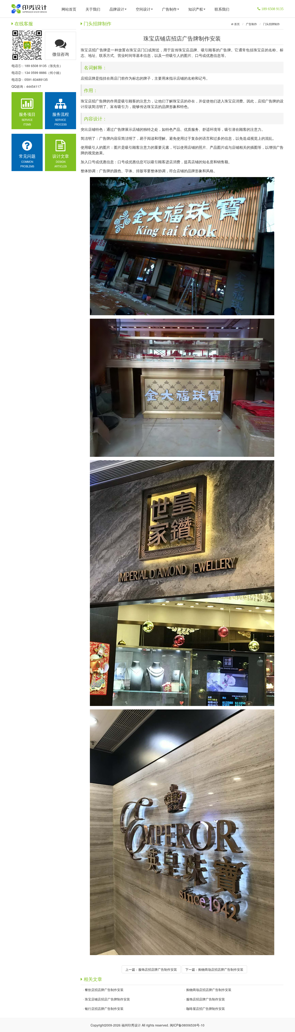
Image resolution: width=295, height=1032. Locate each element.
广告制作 (169, 9)
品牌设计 (116, 9)
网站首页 (69, 9)
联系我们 (222, 9)
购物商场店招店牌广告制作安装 (220, 969)
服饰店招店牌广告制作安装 (157, 969)
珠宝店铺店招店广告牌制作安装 (107, 999)
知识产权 (195, 9)
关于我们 (93, 9)
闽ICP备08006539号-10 (187, 1025)
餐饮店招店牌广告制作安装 (104, 989)
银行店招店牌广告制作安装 (104, 1008)
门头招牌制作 (271, 24)
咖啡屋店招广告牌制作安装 (205, 1008)
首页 (236, 24)
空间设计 (143, 9)
